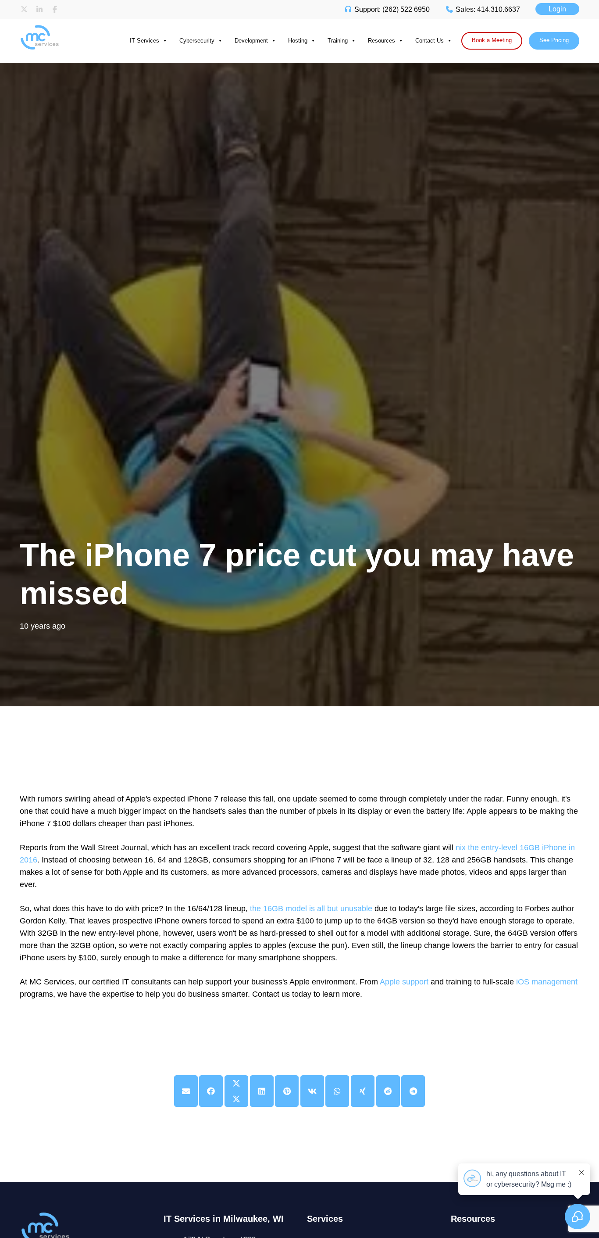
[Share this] (211, 1091)
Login (557, 9)
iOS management (547, 981)
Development (251, 40)
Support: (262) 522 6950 (391, 9)
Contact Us (429, 40)
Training (338, 40)
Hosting (297, 40)
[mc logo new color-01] (55, 27)
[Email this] (186, 1091)
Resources (381, 40)
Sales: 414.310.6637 (487, 9)
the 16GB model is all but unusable (311, 908)
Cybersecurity (196, 40)
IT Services (144, 40)
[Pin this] (287, 1091)
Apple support (404, 981)
